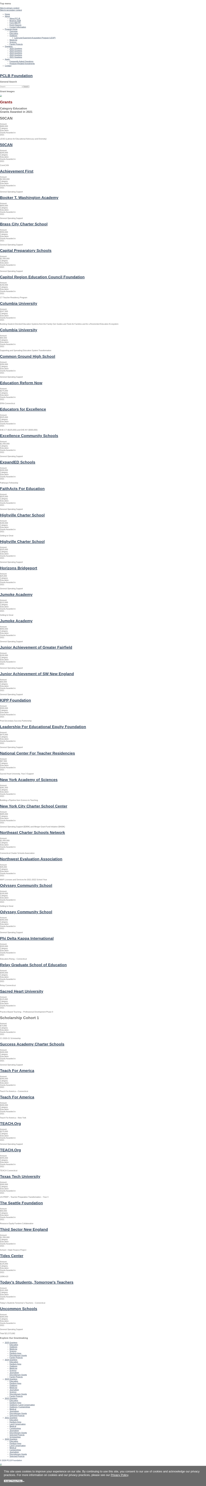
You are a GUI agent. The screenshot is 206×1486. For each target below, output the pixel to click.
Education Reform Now (21, 383)
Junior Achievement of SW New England (37, 674)
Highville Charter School (22, 515)
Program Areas (11, 29)
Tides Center (11, 1256)
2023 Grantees (16, 53)
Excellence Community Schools (29, 436)
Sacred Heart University (21, 991)
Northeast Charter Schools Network (32, 832)
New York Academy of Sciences (29, 780)
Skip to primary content (9, 8)
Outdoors (13, 36)
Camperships (15, 1428)
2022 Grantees (16, 55)
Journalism (14, 1373)
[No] (23, 1481)
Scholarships (15, 1437)
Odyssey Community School (26, 885)
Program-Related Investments (22, 64)
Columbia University (18, 303)
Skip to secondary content (11, 10)
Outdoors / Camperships (20, 1407)
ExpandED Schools (17, 462)
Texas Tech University (20, 1176)
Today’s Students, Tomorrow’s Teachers (36, 1282)
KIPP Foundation (15, 700)
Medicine (13, 40)
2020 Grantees (11, 1439)
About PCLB (15, 19)
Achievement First (16, 171)
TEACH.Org (10, 1123)
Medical (13, 1409)
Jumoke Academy (16, 594)
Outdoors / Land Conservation (22, 1405)
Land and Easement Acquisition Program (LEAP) (35, 38)
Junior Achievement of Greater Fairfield (36, 647)
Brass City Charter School (24, 224)
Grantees (9, 46)
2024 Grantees (16, 51)
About (7, 16)
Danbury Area (15, 1353)
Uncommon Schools (18, 1309)
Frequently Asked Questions (21, 61)
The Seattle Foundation (21, 1203)
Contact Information (18, 27)
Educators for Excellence (23, 409)
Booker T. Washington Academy (29, 197)
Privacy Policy (119, 1475)
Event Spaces (15, 25)
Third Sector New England (24, 1229)
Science (13, 42)
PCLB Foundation (16, 76)
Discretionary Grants (18, 1355)
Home (7, 14)
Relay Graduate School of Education (33, 965)
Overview (14, 31)
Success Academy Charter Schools (32, 1044)
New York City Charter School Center (33, 806)
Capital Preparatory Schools (26, 250)
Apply (7, 59)
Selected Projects (17, 1416)
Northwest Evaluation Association (31, 859)
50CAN (6, 145)
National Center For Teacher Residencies (37, 753)
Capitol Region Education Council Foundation (42, 277)
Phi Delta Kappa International (27, 938)
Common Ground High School (27, 356)
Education (14, 34)
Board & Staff (15, 21)
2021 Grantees (16, 57)
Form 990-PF (15, 23)
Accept (7, 1481)
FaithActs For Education (22, 488)
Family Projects (16, 44)
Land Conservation (18, 1424)
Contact (8, 66)
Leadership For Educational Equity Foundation (43, 727)
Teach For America (17, 1070)
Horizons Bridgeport (18, 568)
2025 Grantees (16, 49)
